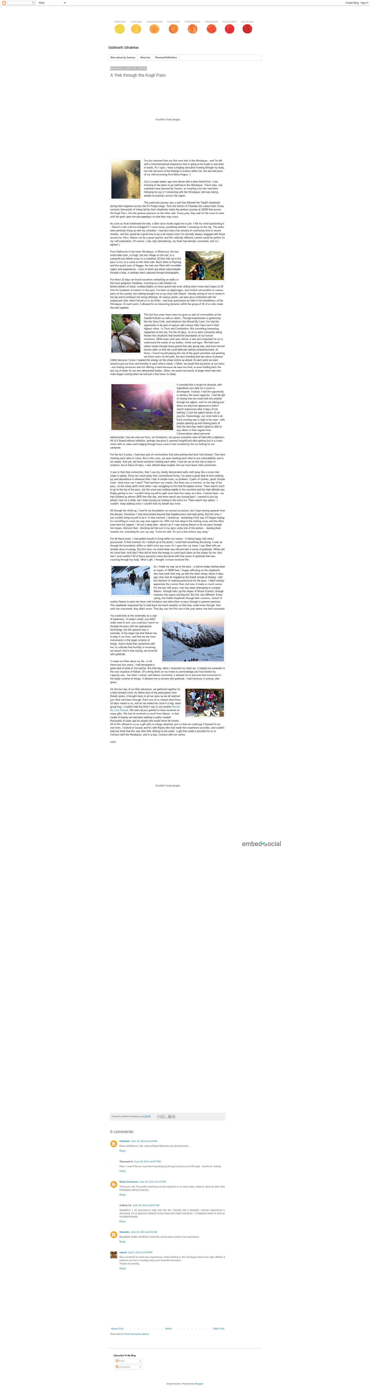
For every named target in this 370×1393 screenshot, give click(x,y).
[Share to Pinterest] (174, 1117)
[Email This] (159, 1117)
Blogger (199, 1383)
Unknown (124, 1141)
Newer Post (117, 1328)
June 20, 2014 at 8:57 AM (146, 1205)
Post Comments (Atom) (136, 1334)
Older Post (218, 1328)
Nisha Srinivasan (128, 1181)
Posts (121, 1361)
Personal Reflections (166, 57)
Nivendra (124, 1232)
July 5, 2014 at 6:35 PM (140, 1252)
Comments (124, 1367)
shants (123, 1252)
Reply (122, 1151)
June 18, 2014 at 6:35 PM (144, 1141)
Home (168, 1328)
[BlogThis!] (163, 1117)
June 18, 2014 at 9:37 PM (147, 1161)
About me (145, 57)
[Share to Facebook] (170, 1117)
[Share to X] (166, 1117)
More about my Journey (122, 57)
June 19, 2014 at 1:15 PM (152, 1181)
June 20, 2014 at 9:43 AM (144, 1232)
